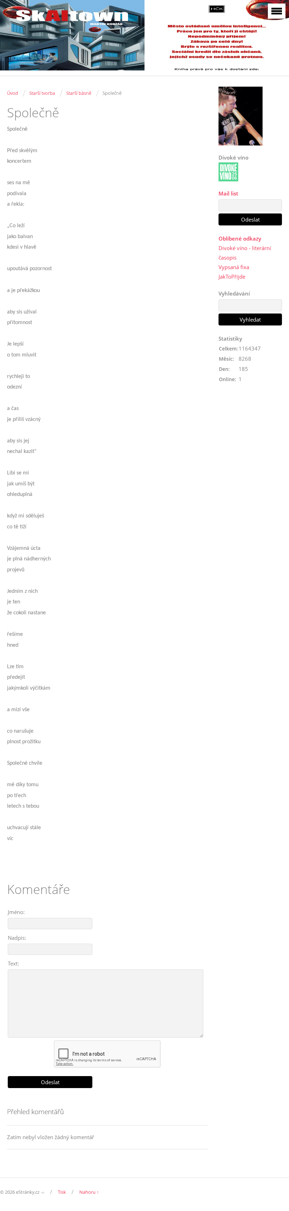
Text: (13, 963)
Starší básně (78, 93)
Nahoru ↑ (89, 1192)
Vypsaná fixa (234, 267)
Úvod (12, 93)
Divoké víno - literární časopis (245, 252)
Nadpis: (17, 937)
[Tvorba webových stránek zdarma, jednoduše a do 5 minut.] (43, 1192)
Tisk (62, 1192)
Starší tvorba (42, 93)
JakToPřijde (232, 276)
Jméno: (16, 911)
